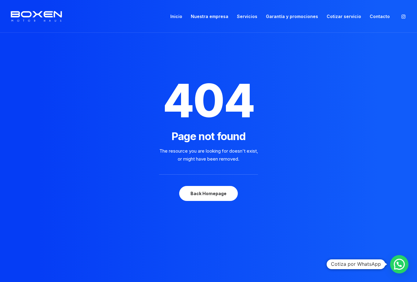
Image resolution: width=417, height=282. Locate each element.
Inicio (176, 16)
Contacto (380, 16)
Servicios (247, 16)
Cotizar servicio (344, 16)
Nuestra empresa (209, 16)
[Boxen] (36, 16)
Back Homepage (208, 193)
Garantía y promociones (292, 16)
